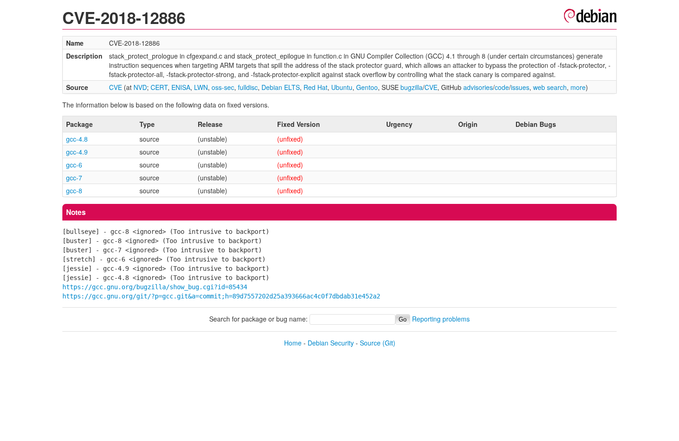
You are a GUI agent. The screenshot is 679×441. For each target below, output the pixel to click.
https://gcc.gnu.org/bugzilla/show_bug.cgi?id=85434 (154, 287)
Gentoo (367, 87)
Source (370, 342)
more (578, 87)
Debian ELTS (280, 87)
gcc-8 (74, 190)
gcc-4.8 (77, 138)
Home (293, 342)
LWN (201, 87)
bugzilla (411, 87)
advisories (478, 87)
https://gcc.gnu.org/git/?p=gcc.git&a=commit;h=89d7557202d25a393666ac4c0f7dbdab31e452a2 (221, 296)
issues (520, 87)
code (502, 87)
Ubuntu (341, 87)
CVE (115, 87)
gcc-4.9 (77, 151)
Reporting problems (441, 318)
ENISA (180, 87)
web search (550, 87)
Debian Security (331, 342)
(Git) (388, 342)
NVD (140, 87)
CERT (159, 87)
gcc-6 (74, 164)
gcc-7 (74, 177)
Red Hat (315, 87)
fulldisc (248, 87)
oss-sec (223, 87)
